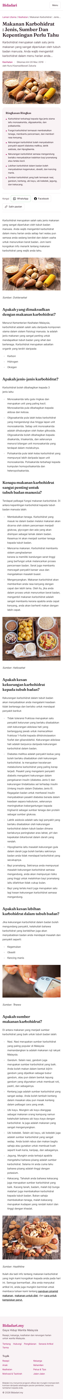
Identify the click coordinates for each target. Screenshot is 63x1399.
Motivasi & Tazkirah (12, 1373)
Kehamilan (38, 1365)
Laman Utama (9, 17)
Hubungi (17, 1343)
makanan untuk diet (26, 1295)
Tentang (6, 1343)
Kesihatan (23, 17)
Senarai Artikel (46, 1343)
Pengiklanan (30, 1343)
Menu (55, 5)
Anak (5, 1365)
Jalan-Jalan (39, 1373)
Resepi (5, 1360)
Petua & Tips (39, 1369)
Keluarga (37, 1360)
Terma (5, 1347)
